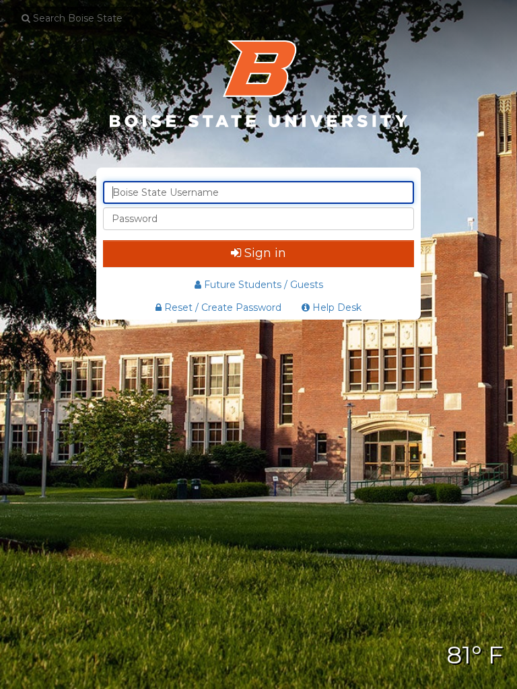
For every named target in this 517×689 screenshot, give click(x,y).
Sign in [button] (265, 253)
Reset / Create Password (221, 307)
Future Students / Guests (263, 285)
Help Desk (335, 307)
